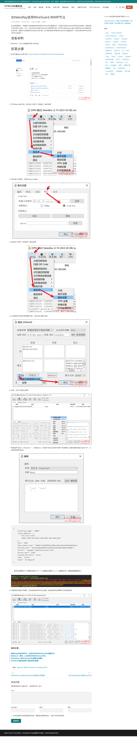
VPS (106, 62)
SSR (127, 50)
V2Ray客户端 (109, 59)
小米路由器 (119, 71)
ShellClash (108, 50)
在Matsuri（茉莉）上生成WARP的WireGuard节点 (28, 656)
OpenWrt (115, 41)
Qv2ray (107, 44)
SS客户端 (117, 53)
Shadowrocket (122, 44)
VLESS (118, 59)
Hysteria (116, 39)
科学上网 (127, 71)
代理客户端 (127, 65)
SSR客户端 (108, 53)
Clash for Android (116, 33)
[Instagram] (129, 1)
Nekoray (20, 667)
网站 (69, 707)
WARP (26, 667)
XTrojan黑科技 (13, 6)
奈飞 (114, 68)
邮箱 (41, 707)
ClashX (121, 36)
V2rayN (120, 56)
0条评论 (44, 22)
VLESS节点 (125, 59)
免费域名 (108, 68)
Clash (107, 33)
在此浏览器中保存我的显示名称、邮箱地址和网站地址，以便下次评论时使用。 (39, 716)
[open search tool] (117, 7)
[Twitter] (123, 1)
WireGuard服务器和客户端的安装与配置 (24, 661)
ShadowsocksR (121, 47)
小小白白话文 (109, 71)
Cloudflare (108, 39)
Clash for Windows (111, 36)
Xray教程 (113, 65)
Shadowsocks (109, 47)
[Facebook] (120, 1)
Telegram (125, 53)
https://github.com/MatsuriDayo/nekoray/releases (46, 54)
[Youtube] (126, 1)
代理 (120, 65)
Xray (106, 65)
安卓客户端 (121, 68)
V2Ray (113, 56)
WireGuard (32, 667)
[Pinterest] (131, 1)
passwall (123, 41)
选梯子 (129, 7)
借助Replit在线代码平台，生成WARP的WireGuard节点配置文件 (33, 653)
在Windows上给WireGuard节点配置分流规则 (26, 658)
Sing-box (117, 50)
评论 (13, 690)
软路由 (112, 74)
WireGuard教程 (35, 22)
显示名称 (14, 707)
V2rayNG (128, 56)
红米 (106, 74)
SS (123, 50)
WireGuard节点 (42, 667)
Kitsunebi (124, 39)
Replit (114, 44)
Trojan (107, 56)
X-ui (126, 62)
